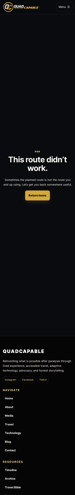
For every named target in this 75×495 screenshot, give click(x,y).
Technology (13, 433)
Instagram (10, 379)
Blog (8, 441)
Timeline (11, 470)
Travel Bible (13, 487)
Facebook (27, 379)
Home (9, 398)
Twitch (43, 379)
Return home (37, 195)
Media (9, 415)
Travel (9, 424)
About (9, 407)
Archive (10, 478)
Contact (10, 450)
